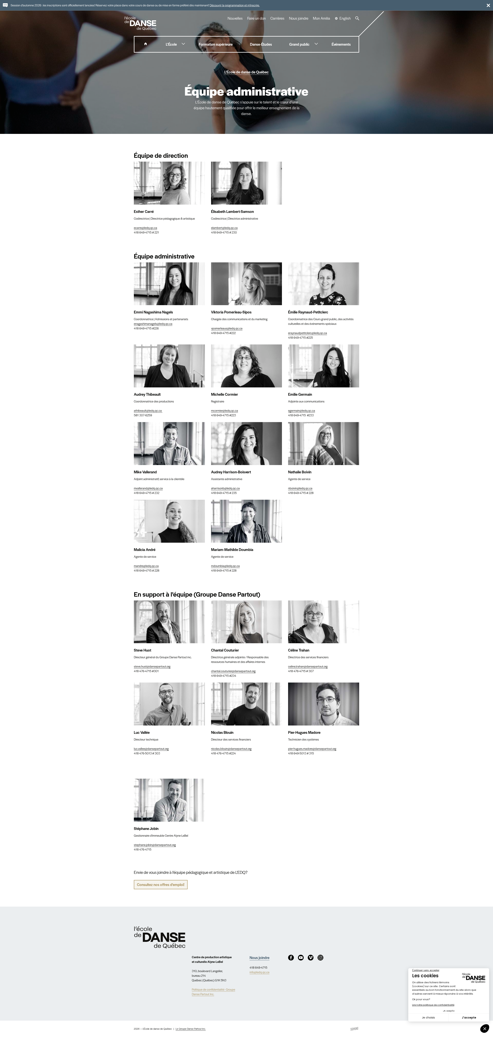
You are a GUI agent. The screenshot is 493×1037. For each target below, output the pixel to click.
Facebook (291, 958)
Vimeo (311, 958)
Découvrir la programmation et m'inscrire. (235, 5)
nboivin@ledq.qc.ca (300, 488)
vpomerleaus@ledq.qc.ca (226, 328)
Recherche (357, 18)
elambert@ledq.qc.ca (224, 228)
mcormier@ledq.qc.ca (224, 410)
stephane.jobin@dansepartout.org (155, 845)
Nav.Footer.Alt (160, 937)
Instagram (320, 958)
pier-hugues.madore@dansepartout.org (312, 748)
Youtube (301, 958)
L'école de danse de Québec (141, 23)
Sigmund (354, 1028)
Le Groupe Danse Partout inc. (191, 1028)
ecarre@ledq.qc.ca (145, 228)
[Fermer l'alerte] (486, 5)
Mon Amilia (321, 18)
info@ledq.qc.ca (259, 972)
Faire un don (256, 18)
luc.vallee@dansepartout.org (151, 748)
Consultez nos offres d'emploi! (160, 884)
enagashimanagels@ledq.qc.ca (153, 324)
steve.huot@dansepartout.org (152, 666)
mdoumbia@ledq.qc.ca (225, 566)
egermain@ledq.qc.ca (301, 410)
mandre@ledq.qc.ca (146, 566)
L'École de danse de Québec (246, 72)
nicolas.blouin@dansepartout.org (231, 748)
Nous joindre (298, 18)
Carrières (277, 18)
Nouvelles (235, 18)
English (345, 18)
